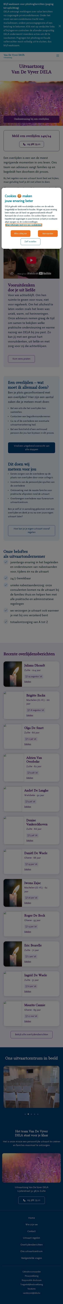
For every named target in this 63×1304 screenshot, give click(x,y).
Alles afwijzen (20, 233)
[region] (32, 218)
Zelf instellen (30, 241)
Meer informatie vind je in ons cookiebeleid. (24, 225)
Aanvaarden (47, 233)
